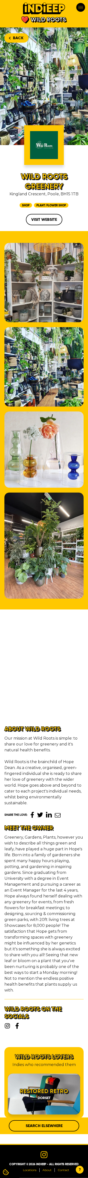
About (47, 1170)
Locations (29, 1170)
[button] (10, 697)
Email (58, 815)
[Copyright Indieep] (44, 546)
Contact (63, 1170)
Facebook (32, 815)
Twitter (40, 815)
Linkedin (49, 815)
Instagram (7, 1026)
